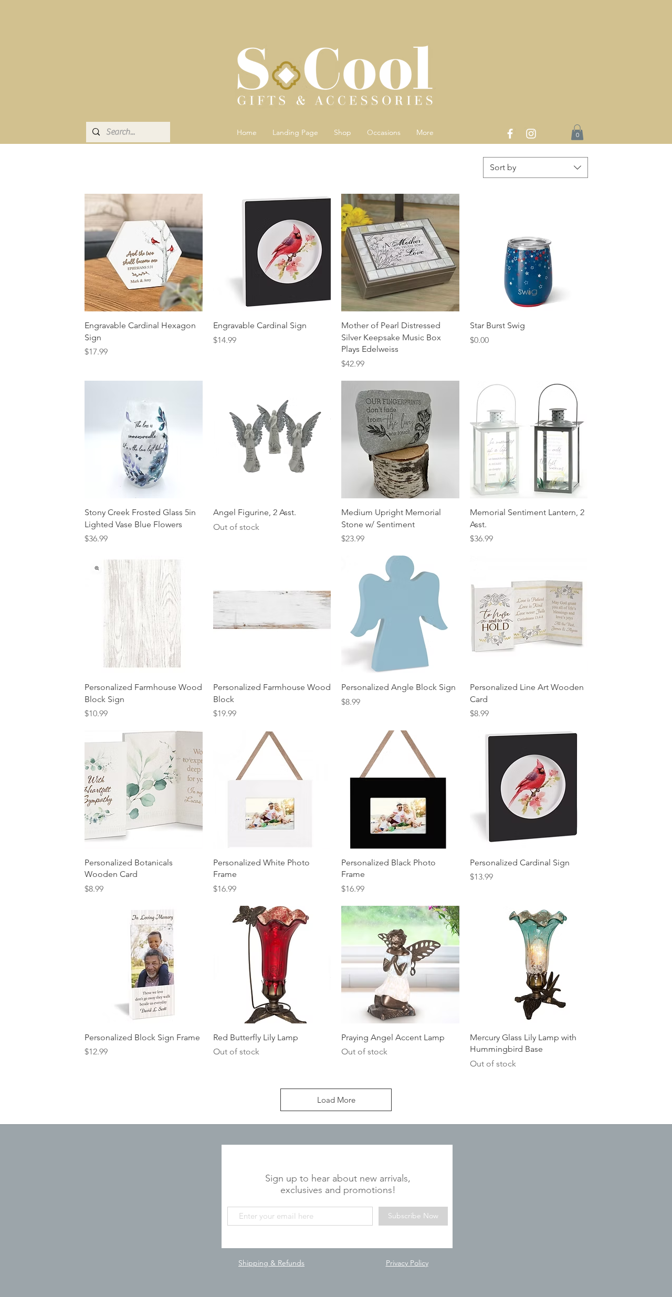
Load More (336, 1100)
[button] (342, 132)
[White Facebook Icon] (510, 133)
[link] (577, 132)
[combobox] (535, 167)
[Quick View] (144, 253)
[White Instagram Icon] (531, 133)
